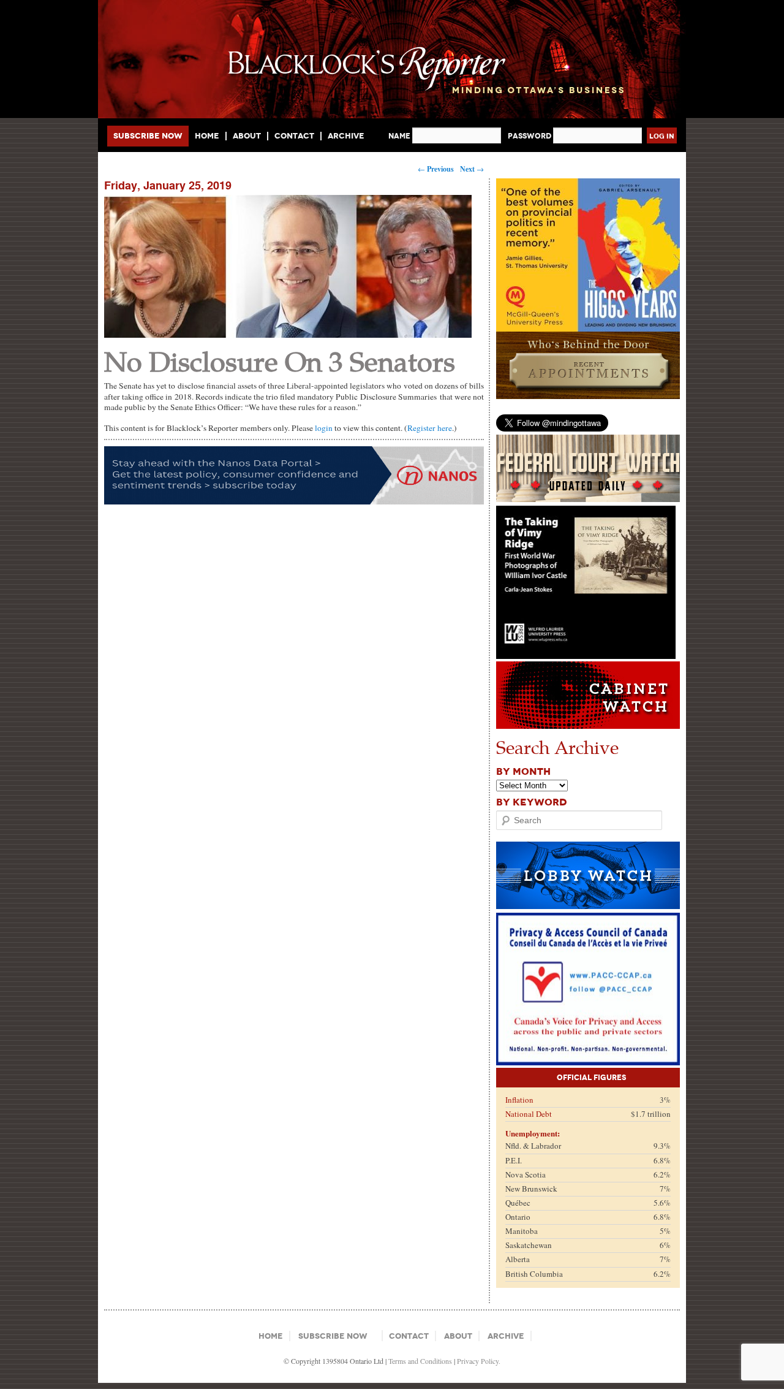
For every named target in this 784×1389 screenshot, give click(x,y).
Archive (346, 136)
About (247, 136)
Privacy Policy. (478, 1361)
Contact (294, 136)
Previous (436, 169)
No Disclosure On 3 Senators (279, 360)
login (324, 427)
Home (207, 136)
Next (472, 169)
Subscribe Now (148, 136)
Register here (429, 427)
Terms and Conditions (420, 1361)
